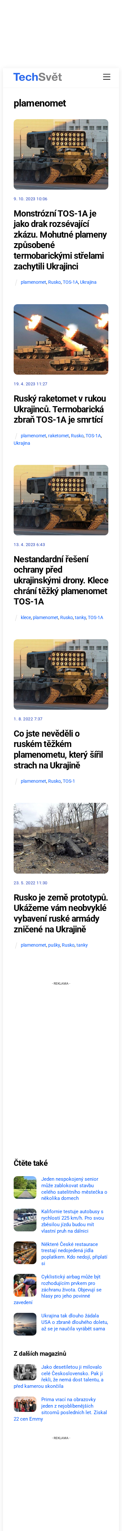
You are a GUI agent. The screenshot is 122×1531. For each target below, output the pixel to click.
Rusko (54, 282)
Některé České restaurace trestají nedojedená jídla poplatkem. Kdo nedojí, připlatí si (74, 1253)
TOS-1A (70, 282)
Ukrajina (88, 282)
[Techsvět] (37, 77)
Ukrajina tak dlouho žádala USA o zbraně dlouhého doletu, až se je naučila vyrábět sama (74, 1322)
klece (26, 617)
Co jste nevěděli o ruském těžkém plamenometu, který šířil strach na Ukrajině (58, 749)
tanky (80, 617)
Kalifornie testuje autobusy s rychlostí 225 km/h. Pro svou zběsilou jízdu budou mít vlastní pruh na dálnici (72, 1221)
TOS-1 (69, 781)
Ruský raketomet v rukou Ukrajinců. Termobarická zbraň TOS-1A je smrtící (60, 409)
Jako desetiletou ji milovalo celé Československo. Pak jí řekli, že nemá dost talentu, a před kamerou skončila (58, 1376)
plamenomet (33, 282)
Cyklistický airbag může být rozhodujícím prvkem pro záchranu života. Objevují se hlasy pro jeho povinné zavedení (58, 1289)
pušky (54, 945)
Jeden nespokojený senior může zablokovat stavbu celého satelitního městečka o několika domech (74, 1188)
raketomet (58, 436)
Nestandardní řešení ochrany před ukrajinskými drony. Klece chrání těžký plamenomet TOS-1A (61, 580)
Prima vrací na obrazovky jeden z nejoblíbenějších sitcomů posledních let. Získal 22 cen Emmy (60, 1409)
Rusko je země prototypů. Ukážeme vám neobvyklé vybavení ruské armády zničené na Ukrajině (61, 913)
